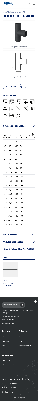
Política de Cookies (9, 388)
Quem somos (23, 337)
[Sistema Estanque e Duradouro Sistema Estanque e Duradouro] (11, 115)
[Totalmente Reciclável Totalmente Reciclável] (18, 115)
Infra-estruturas (7, 341)
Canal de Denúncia (8, 392)
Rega (3, 346)
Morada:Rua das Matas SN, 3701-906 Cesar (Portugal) (17, 312)
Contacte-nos (6, 361)
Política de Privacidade (10, 383)
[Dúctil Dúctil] (25, 101)
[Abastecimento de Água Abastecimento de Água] (5, 101)
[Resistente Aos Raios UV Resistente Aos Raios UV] (32, 108)
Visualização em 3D (11, 86)
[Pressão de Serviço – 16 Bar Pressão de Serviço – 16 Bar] (18, 108)
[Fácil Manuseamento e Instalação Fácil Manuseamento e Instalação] (32, 101)
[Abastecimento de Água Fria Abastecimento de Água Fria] (11, 101)
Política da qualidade (25, 346)
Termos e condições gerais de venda (15, 379)
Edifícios (4, 337)
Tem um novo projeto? (10, 305)
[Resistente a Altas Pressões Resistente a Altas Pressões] (25, 108)
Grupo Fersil (23, 341)
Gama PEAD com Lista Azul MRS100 (15, 12)
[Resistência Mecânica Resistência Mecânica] (5, 115)
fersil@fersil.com (8, 324)
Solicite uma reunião (8, 365)
